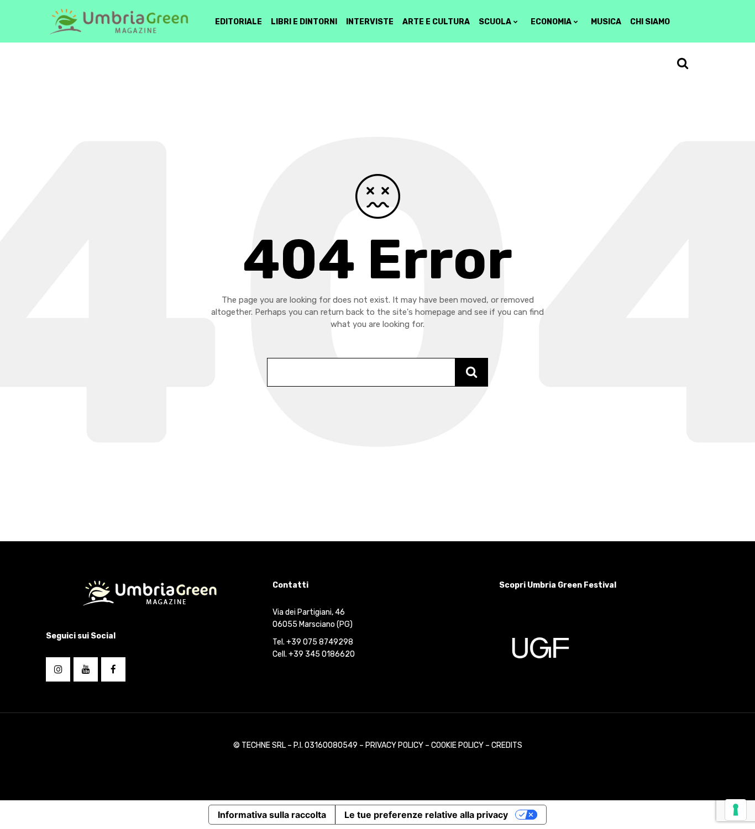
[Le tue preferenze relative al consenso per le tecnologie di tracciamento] (735, 809)
